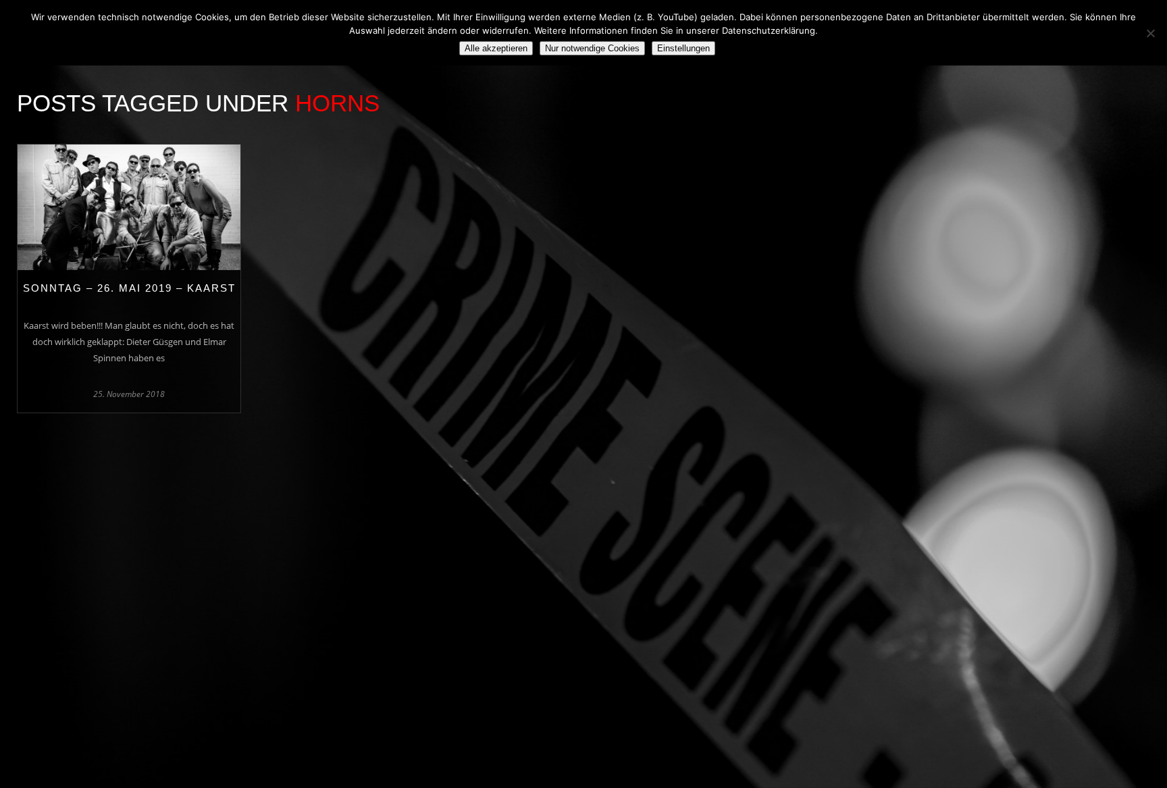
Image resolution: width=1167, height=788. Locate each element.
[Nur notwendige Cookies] (1150, 33)
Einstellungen (683, 48)
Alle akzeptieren (496, 48)
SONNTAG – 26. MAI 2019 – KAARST (129, 288)
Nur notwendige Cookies (592, 48)
